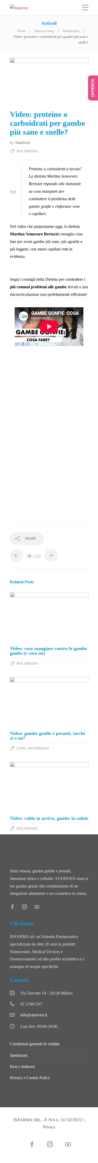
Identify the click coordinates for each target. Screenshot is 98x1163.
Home (21, 31)
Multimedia (71, 31)
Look (21, 748)
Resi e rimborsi (22, 1066)
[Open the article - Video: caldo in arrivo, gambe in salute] (49, 787)
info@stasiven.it (33, 1015)
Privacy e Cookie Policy (30, 1078)
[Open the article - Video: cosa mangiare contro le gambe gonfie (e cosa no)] (49, 617)
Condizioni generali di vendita (35, 1044)
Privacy (49, 1127)
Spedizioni (18, 1055)
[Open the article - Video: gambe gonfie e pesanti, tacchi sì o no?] (49, 702)
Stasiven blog (44, 31)
